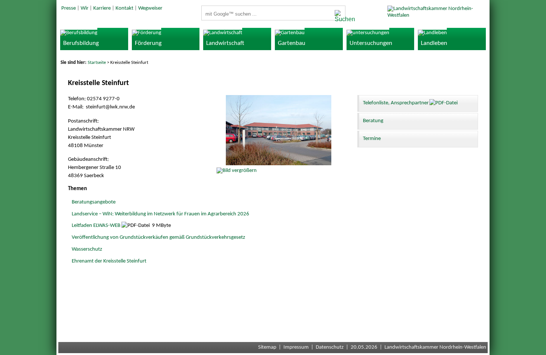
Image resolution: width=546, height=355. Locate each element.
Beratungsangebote (94, 202)
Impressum (296, 347)
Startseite (97, 62)
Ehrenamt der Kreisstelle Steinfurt (109, 261)
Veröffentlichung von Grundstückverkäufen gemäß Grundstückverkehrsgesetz (158, 237)
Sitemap (267, 347)
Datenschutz (330, 347)
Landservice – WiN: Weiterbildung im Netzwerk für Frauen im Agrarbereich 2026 (160, 214)
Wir (84, 8)
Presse (68, 8)
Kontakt (124, 8)
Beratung (373, 121)
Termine (372, 138)
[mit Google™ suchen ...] (338, 16)
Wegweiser (150, 8)
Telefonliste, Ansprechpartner (396, 103)
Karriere (102, 8)
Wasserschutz (87, 249)
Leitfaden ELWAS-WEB (96, 225)
